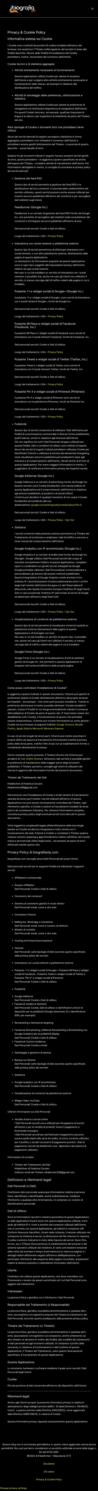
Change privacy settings (13, 1488)
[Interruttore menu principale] (92, 9)
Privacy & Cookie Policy (49, 1479)
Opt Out (69, 520)
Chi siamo (49, 1471)
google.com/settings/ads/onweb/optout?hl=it (56, 504)
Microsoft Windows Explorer (48, 728)
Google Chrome (65, 724)
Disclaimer (49, 1463)
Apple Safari (23, 728)
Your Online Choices (31, 758)
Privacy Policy (55, 236)
